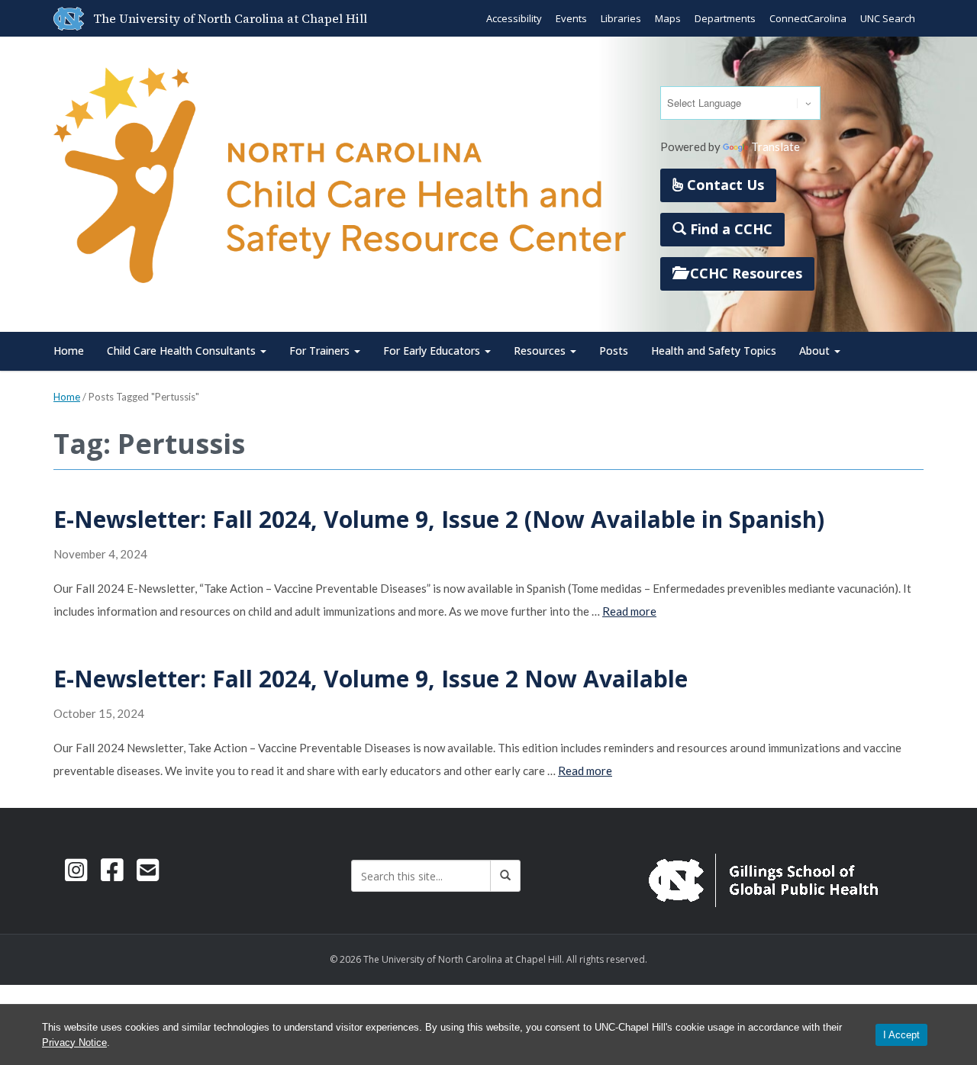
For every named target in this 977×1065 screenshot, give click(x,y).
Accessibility (514, 18)
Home (68, 350)
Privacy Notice (74, 1042)
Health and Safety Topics (713, 350)
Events (571, 18)
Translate (775, 146)
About (816, 350)
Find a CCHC (729, 229)
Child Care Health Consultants (183, 350)
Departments (725, 18)
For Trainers (321, 350)
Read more (629, 611)
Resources (541, 350)
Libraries (621, 18)
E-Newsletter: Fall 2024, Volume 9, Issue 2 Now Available (370, 678)
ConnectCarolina (807, 18)
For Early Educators (433, 350)
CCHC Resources (744, 273)
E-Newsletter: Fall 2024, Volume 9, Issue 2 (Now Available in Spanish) (438, 519)
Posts (613, 350)
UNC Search (887, 18)
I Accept (901, 1035)
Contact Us (723, 184)
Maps (668, 18)
